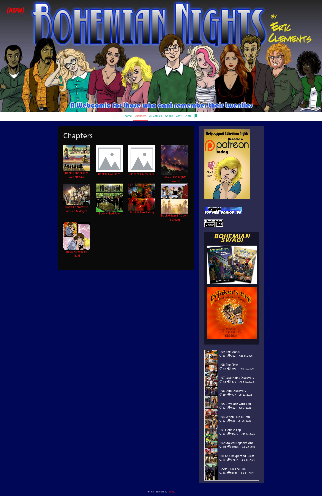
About (169, 116)
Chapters (140, 116)
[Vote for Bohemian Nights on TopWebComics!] (223, 210)
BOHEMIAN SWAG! (232, 238)
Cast (179, 116)
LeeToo (171, 492)
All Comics (155, 116)
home (128, 116)
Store (188, 116)
